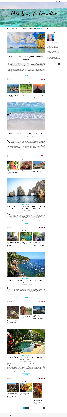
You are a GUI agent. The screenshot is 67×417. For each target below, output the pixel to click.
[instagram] (58, 1)
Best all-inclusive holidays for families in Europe (26, 57)
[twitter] (56, 1)
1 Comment (29, 210)
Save (42, 79)
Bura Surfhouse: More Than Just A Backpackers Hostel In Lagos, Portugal (13, 244)
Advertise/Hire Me (20, 1)
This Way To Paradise (33, 13)
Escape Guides (32, 28)
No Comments (28, 60)
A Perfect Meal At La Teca (25, 170)
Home (13, 28)
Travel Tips (24, 28)
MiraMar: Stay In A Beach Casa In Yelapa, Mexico (26, 281)
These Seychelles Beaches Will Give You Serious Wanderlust (38, 171)
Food (47, 28)
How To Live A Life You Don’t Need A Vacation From (12, 322)
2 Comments (29, 361)
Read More (26, 75)
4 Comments (29, 284)
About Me (18, 28)
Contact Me (14, 1)
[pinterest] (59, 1)
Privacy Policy (27, 1)
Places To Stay (40, 28)
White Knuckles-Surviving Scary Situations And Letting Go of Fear (38, 400)
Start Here (9, 1)
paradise (10, 79)
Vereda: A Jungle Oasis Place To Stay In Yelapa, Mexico (26, 358)
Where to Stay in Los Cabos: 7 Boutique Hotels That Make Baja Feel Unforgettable (26, 207)
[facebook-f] (55, 1)
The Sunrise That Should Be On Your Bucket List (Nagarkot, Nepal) (38, 95)
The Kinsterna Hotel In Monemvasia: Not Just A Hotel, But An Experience (12, 395)
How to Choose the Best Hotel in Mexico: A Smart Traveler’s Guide (26, 134)
